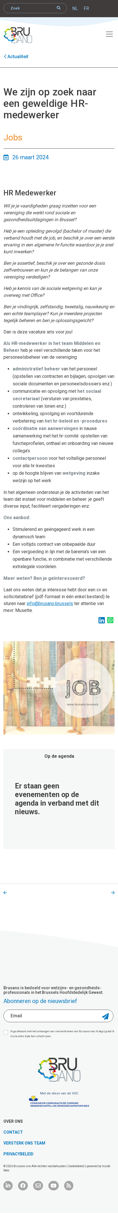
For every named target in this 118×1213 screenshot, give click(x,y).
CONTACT (13, 1132)
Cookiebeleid (76, 1166)
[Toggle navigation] (106, 33)
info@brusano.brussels (50, 603)
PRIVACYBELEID (18, 1154)
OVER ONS (13, 1121)
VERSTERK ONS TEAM (24, 1143)
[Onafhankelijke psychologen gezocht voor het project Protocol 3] (5, 893)
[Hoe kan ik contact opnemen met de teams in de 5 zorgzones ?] (113, 893)
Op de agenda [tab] (59, 756)
